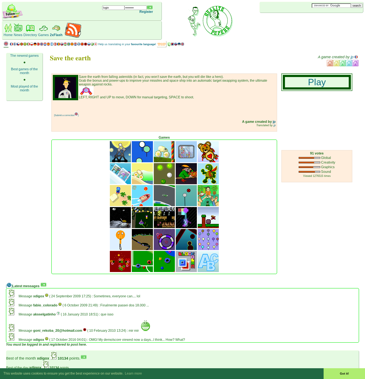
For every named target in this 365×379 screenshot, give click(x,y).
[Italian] (28, 45)
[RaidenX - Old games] (142, 227)
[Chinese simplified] (82, 45)
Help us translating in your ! (127, 44)
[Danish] (55, 45)
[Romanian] (58, 45)
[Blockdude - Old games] (208, 227)
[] (9, 286)
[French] (11, 45)
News (18, 35)
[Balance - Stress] (186, 205)
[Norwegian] (41, 45)
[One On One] (142, 271)
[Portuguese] (23, 45)
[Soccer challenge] (164, 271)
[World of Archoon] (142, 161)
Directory (30, 35)
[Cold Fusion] (186, 161)
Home (8, 35)
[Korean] (172, 45)
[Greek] (78, 45)
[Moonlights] (120, 161)
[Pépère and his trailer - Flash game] (120, 205)
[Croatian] (75, 45)
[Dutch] (45, 45)
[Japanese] (95, 45)
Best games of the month (24, 71)
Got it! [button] (344, 373)
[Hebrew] (51, 45)
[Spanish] (48, 45)
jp (352, 57)
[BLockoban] (186, 271)
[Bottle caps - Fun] (208, 205)
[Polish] (31, 45)
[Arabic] (169, 45)
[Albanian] (85, 45)
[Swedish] (68, 45)
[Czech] (18, 45)
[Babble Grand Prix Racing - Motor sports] (164, 205)
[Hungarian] (65, 45)
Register (146, 12)
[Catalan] (72, 45)
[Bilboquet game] (120, 249)
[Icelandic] (182, 45)
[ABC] (208, 271)
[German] (35, 45)
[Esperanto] (92, 45)
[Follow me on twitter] (13, 18)
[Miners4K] (142, 249)
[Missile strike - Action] (120, 227)
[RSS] (73, 37)
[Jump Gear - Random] (142, 183)
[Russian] (89, 45)
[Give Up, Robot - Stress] (186, 227)
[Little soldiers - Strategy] (164, 227)
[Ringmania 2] (120, 271)
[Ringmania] (164, 249)
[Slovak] (62, 45)
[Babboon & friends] (208, 249)
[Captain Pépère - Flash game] (142, 205)
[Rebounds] (164, 183)
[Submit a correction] (66, 115)
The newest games (24, 55)
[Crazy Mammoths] (120, 183)
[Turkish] (38, 45)
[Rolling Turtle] (208, 183)
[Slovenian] (175, 45)
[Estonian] (179, 45)
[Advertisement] (284, 20)
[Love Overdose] (208, 161)
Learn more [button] (133, 373)
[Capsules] (186, 249)
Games (43, 35)
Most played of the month (24, 88)
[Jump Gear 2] (164, 161)
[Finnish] (14, 45)
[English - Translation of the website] (6, 45)
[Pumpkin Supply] (186, 183)
